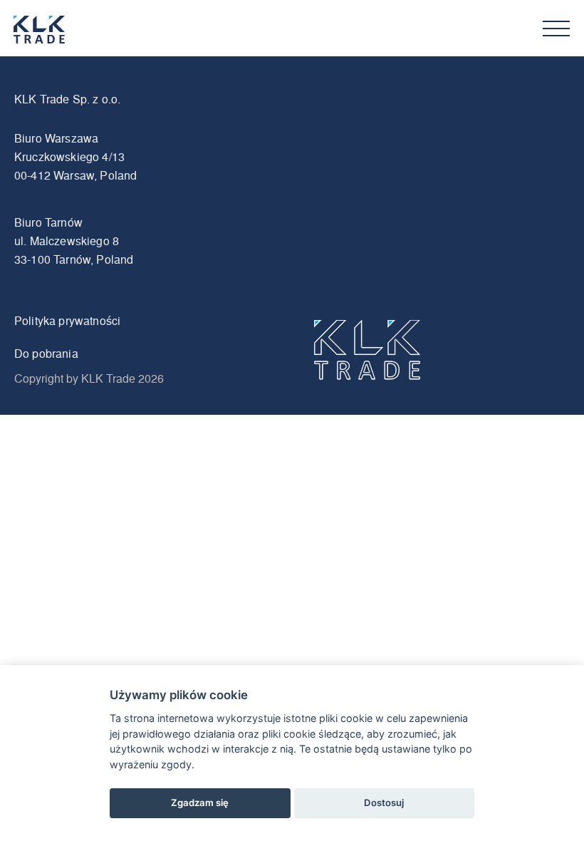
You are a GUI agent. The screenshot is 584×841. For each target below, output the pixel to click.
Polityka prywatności (67, 320)
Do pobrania (46, 353)
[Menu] (556, 28)
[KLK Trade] (56, 30)
